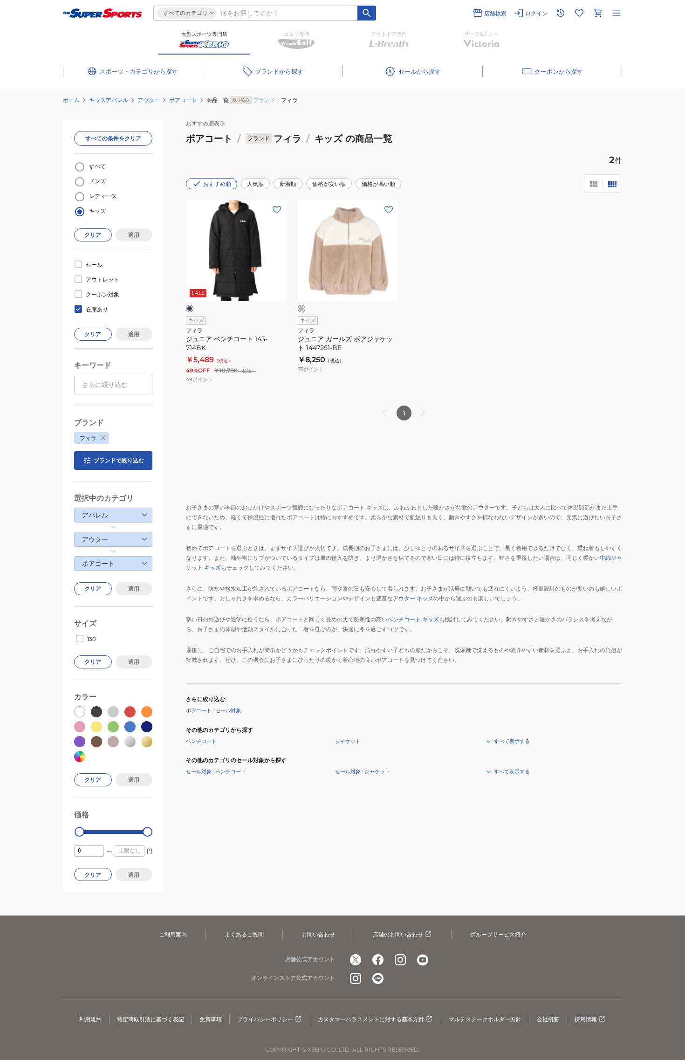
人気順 (255, 183)
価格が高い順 (378, 183)
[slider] (79, 832)
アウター (148, 99)
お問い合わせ (318, 934)
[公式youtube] (422, 959)
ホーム (71, 99)
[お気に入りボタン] (276, 209)
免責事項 (210, 1019)
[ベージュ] (301, 308)
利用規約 (90, 1019)
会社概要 (548, 1019)
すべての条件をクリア (113, 138)
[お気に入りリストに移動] (579, 13)
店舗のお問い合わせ (398, 934)
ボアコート (183, 99)
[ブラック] (189, 308)
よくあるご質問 (244, 934)
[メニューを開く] (616, 13)
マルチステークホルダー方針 (485, 1019)
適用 (133, 234)
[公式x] (355, 959)
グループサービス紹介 (498, 934)
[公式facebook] (378, 959)
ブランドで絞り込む (119, 460)
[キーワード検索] (366, 13)
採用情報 (586, 1019)
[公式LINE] (378, 978)
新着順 (288, 183)
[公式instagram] (400, 959)
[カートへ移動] (597, 13)
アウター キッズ (413, 598)
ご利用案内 (173, 934)
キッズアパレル (108, 99)
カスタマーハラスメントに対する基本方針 (371, 1019)
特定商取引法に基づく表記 (150, 1019)
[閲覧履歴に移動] (560, 13)
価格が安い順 (329, 183)
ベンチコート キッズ (413, 619)
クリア (92, 234)
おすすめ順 (217, 183)
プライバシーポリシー (265, 1019)
